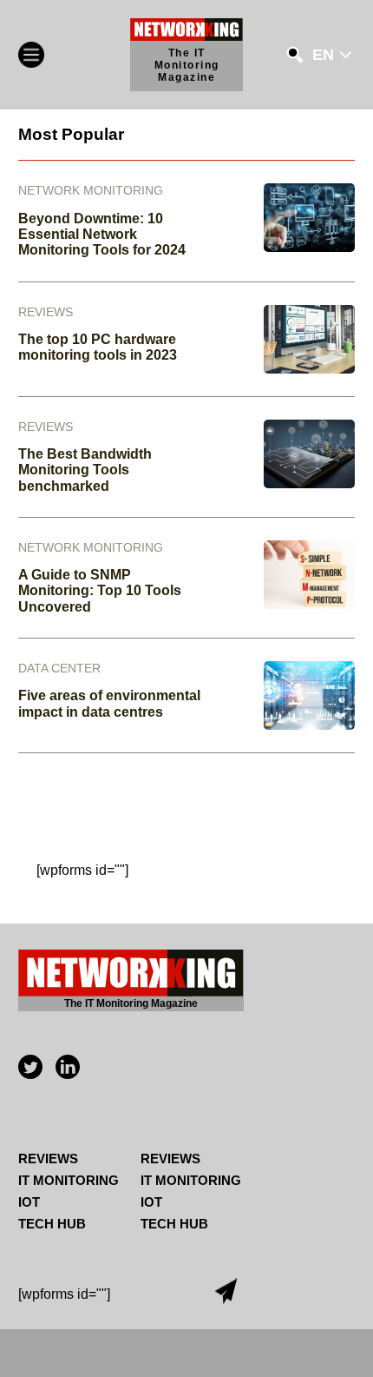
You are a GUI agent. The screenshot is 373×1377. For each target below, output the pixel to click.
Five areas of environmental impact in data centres (109, 703)
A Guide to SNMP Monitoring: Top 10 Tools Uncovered (99, 590)
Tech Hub (52, 1223)
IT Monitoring (68, 1180)
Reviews (48, 1158)
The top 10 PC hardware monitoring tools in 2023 (97, 347)
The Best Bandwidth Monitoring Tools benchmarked (85, 470)
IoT (29, 1202)
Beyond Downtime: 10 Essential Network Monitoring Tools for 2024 (102, 234)
